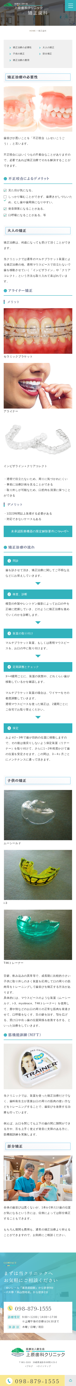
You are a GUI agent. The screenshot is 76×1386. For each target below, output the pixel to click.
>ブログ (29, 1366)
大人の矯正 (48, 47)
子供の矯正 (19, 53)
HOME (33, 31)
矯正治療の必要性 (22, 47)
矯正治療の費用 (21, 60)
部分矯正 (47, 53)
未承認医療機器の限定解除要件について (39, 531)
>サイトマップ (44, 1366)
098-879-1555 (33, 1308)
